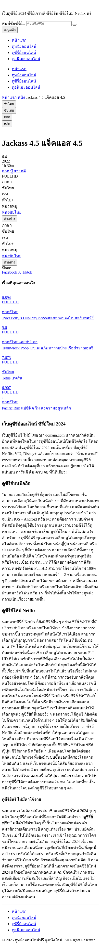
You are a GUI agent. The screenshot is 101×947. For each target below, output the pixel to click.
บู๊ (12, 171)
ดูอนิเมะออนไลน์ (26, 59)
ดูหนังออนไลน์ (24, 46)
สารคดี (20, 171)
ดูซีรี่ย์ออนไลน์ (24, 52)
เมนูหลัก (10, 30)
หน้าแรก (19, 40)
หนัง (21, 97)
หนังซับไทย (11, 212)
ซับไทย (9, 104)
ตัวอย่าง (9, 219)
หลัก (7, 117)
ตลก (6, 171)
